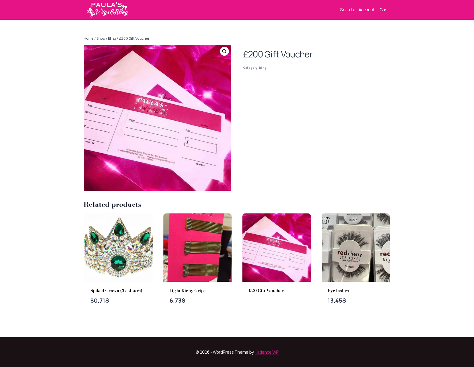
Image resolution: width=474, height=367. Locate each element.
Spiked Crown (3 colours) (116, 290)
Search (347, 10)
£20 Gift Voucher (266, 290)
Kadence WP (267, 352)
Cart (384, 10)
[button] (224, 51)
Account (367, 10)
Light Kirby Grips (187, 290)
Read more (264, 307)
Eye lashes (338, 290)
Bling (262, 68)
